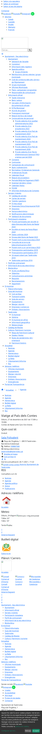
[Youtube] (15, 13)
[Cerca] (30, 50)
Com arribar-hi (10, 457)
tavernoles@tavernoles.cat (12, 451)
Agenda (23, 389)
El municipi (5, 625)
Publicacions (10, 488)
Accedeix (4, 507)
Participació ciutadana (14, 615)
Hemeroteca (10, 400)
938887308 (15, 446)
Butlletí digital (10, 403)
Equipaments (10, 667)
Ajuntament (9, 607)
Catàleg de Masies (12, 636)
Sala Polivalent (9, 437)
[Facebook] (6, 13)
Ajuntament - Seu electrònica (13, 605)
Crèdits (8, 690)
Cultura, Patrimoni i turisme (16, 638)
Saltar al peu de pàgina (12, 6)
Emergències (10, 677)
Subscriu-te (6, 553)
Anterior (4, 535)
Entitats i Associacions (14, 675)
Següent (11, 535)
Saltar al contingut (10, 4)
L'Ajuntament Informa (14, 408)
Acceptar (36, 731)
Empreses (9, 672)
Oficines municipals (13, 664)
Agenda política (11, 483)
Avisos (7, 486)
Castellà (11, 22)
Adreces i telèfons (8, 662)
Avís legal (8, 695)
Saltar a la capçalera (11, 1)
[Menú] (2, 54)
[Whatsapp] (32, 13)
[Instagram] (25, 13)
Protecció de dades (12, 698)
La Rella (8, 406)
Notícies (8, 395)
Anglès (11, 24)
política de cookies (22, 726)
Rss (6, 411)
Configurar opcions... (9, 731)
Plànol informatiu (12, 628)
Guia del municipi (12, 631)
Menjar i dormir (11, 669)
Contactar (5, 11)
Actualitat (10, 390)
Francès (11, 30)
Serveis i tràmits (11, 613)
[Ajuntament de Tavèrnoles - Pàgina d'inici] (14, 42)
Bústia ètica (9, 623)
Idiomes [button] (8, 17)
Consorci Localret (19, 583)
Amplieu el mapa (10, 454)
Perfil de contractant (13, 618)
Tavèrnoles (9, 633)
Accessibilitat (10, 693)
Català (10, 19)
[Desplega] (16, 390)
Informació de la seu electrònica (18, 620)
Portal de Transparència (11, 680)
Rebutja (28, 731)
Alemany (11, 27)
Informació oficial (12, 610)
